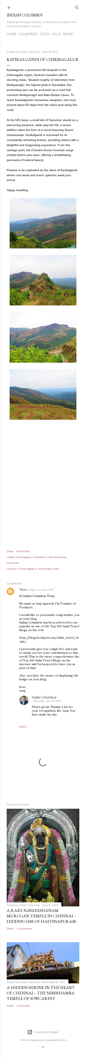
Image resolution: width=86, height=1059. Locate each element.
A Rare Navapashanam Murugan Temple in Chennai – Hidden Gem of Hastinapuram (41, 916)
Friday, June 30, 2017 (41, 589)
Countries (28, 34)
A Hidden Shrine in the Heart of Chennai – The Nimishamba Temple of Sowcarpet (41, 993)
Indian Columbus (25, 15)
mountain (13, 562)
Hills (56, 34)
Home (12, 34)
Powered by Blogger (46, 1032)
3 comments (24, 928)
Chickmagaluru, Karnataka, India (38, 568)
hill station (39, 557)
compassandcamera (54, 1040)
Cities (44, 34)
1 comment (23, 1005)
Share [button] (10, 551)
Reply (23, 726)
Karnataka (60, 557)
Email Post (23, 551)
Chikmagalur (23, 557)
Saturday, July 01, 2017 (47, 700)
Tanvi (23, 589)
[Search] (76, 7)
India (50, 557)
